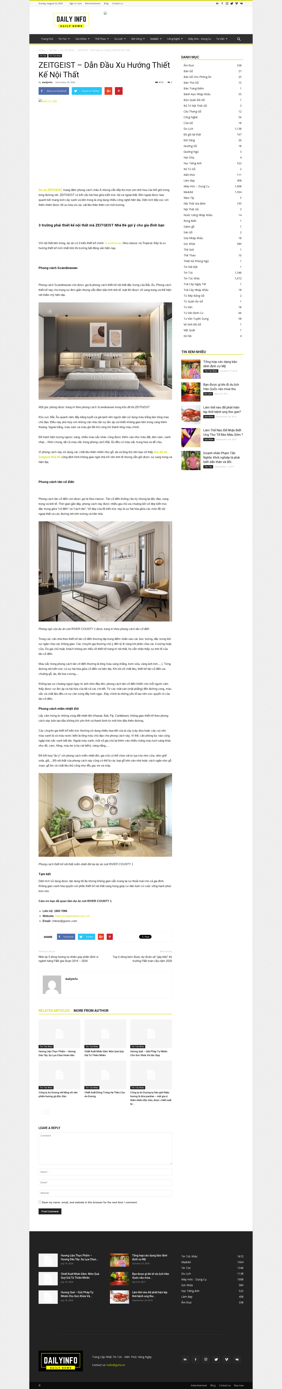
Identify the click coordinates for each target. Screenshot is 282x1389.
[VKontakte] (241, 3)
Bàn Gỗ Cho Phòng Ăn (197, 77)
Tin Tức (63, 38)
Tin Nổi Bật (191, 267)
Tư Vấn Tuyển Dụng (196, 318)
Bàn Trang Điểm (194, 88)
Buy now (238, 1385)
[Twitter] (232, 3)
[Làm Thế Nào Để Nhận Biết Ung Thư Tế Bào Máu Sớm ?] (190, 437)
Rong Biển (190, 221)
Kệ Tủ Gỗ (189, 169)
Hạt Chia (189, 157)
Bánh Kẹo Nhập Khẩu (197, 94)
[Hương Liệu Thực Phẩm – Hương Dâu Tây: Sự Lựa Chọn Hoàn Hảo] (59, 1033)
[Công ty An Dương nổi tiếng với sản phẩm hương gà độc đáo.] (59, 1075)
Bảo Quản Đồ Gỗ (194, 100)
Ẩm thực (189, 65)
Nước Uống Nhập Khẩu (198, 215)
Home (42, 50)
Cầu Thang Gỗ (192, 111)
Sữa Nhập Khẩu (193, 238)
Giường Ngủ (191, 152)
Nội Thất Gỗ (191, 209)
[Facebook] (222, 3)
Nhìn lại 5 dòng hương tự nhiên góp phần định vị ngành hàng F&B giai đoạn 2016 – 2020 (68, 959)
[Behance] (217, 3)
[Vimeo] (236, 3)
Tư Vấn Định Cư (193, 313)
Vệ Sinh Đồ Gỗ (192, 324)
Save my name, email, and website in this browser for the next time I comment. (90, 1202)
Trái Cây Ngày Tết (195, 284)
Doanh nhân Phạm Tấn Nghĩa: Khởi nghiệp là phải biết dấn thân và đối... (221, 457)
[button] (238, 39)
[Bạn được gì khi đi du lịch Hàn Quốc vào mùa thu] (190, 392)
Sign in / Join (75, 3)
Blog (106, 3)
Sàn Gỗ (188, 232)
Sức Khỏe (81, 38)
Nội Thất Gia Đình (194, 203)
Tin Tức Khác (67, 50)
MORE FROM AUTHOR (91, 1011)
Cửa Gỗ (188, 123)
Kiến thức (189, 175)
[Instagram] (227, 3)
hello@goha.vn (116, 1365)
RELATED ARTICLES (54, 1011)
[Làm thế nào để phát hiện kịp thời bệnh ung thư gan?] (190, 414)
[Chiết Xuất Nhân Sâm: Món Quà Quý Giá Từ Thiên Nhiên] (105, 1033)
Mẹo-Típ (189, 198)
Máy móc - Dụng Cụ (194, 1279)
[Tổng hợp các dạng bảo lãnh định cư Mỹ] (190, 369)
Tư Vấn (220, 38)
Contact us (117, 3)
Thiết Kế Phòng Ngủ (196, 261)
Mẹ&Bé (154, 38)
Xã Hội (187, 336)
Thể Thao (100, 38)
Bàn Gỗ (188, 71)
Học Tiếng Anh (193, 163)
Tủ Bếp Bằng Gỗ (194, 295)
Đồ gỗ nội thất (192, 134)
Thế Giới (189, 249)
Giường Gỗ (190, 146)
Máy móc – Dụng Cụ (199, 38)
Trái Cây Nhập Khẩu (196, 290)
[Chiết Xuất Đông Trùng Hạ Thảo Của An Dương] (105, 1075)
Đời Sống (136, 38)
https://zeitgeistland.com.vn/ (72, 916)
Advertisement (92, 3)
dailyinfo (47, 82)
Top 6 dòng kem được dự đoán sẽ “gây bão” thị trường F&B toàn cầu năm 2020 (142, 959)
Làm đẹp (189, 180)
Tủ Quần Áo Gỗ (193, 301)
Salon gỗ (189, 226)
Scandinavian (112, 243)
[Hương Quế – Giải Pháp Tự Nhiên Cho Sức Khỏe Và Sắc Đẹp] (151, 1033)
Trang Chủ (47, 38)
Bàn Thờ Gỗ (191, 82)
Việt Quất (189, 330)
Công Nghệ (173, 38)
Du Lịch (119, 38)
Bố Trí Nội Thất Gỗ (195, 105)
